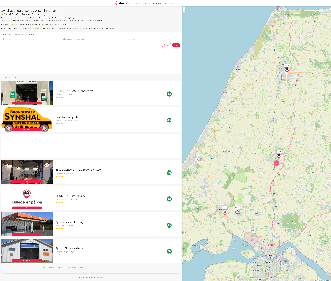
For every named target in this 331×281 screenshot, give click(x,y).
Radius (30, 34)
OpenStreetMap (322, 280)
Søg (177, 45)
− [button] (184, 10)
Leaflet (315, 280)
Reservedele (157, 3)
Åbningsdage (19, 34)
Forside (137, 3)
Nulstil (168, 45)
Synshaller (146, 3)
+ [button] (184, 8)
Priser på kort (6, 34)
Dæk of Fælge (169, 3)
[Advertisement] (53, 60)
